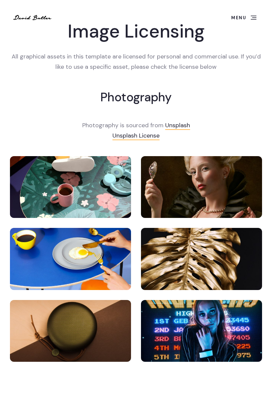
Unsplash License (136, 136)
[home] (32, 17)
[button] (244, 17)
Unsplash (177, 125)
